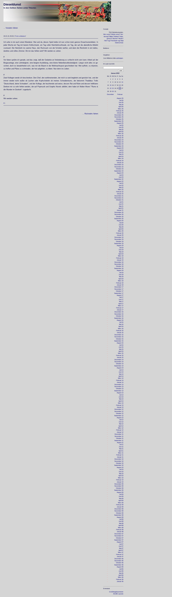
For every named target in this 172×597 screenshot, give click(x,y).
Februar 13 (119, 405)
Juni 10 (121, 471)
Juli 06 (121, 569)
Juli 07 (121, 544)
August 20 (120, 220)
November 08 (118, 511)
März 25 (120, 133)
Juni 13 (121, 397)
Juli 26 (121, 100)
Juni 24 (121, 152)
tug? (109, 40)
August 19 (120, 245)
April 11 (121, 451)
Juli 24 (121, 150)
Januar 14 (120, 382)
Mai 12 (121, 424)
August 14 (120, 368)
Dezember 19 (118, 237)
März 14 (120, 378)
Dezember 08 (118, 509)
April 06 (121, 575)
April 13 (121, 401)
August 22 (120, 181)
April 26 (121, 106)
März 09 (120, 502)
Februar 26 (119, 111)
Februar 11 (119, 455)
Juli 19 (121, 247)
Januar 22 (120, 193)
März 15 (120, 353)
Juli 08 (121, 519)
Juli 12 (121, 419)
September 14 (118, 366)
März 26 (120, 109)
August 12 (120, 417)
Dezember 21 (118, 196)
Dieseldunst (12, 4)
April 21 (121, 208)
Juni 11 (121, 446)
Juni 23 (121, 177)
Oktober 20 (119, 216)
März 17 (120, 305)
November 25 (118, 117)
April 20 (121, 229)
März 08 (120, 527)
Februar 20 (119, 233)
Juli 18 (121, 272)
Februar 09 (119, 504)
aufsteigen (119, 58)
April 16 (121, 326)
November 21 (118, 198)
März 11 (120, 453)
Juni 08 (121, 521)
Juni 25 (121, 127)
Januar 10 (120, 482)
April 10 (121, 475)
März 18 (120, 281)
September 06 (118, 565)
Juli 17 (121, 297)
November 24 (118, 142)
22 (110, 88)
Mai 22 (121, 187)
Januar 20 (120, 235)
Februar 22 (119, 191)
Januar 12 (120, 432)
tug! (119, 40)
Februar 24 (119, 160)
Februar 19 (119, 258)
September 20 (118, 218)
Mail (122, 40)
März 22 (120, 189)
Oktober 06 (119, 562)
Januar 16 (120, 332)
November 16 (118, 314)
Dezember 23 (118, 164)
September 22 (118, 179)
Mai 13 (121, 399)
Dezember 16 (118, 312)
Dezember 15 (118, 335)
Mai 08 (121, 523)
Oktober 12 (119, 413)
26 (120, 88)
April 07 (121, 550)
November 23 (118, 167)
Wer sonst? (107, 34)
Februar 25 (119, 135)
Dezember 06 (118, 558)
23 (113, 88)
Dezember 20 (118, 212)
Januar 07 (120, 556)
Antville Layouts (118, 594)
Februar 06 (119, 579)
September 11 (118, 440)
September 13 (118, 390)
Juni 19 (121, 249)
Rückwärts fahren (91, 114)
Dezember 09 (118, 484)
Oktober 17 (119, 291)
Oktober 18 (119, 266)
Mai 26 (121, 104)
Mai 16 (121, 324)
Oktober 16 (119, 316)
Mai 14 (121, 374)
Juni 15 (121, 347)
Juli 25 (121, 125)
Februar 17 (119, 308)
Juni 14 (121, 372)
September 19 (118, 243)
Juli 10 (121, 469)
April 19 (121, 254)
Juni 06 (121, 571)
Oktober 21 (119, 200)
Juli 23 (121, 175)
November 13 (118, 386)
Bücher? (115, 38)
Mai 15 (121, 349)
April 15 (121, 351)
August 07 (120, 542)
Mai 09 (121, 498)
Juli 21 (121, 202)
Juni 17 (121, 299)
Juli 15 (121, 345)
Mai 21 (121, 206)
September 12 (118, 415)
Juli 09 (121, 494)
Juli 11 (121, 444)
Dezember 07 (118, 534)
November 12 (118, 411)
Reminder (114, 40)
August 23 (120, 173)
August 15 (120, 343)
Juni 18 (121, 274)
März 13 (120, 403)
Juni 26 (121, 102)
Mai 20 (121, 227)
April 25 (121, 131)
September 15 (118, 341)
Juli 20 (121, 223)
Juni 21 (121, 204)
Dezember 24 (118, 140)
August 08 (120, 517)
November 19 (118, 239)
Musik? (121, 38)
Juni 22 (121, 185)
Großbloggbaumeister (116, 592)
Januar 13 (120, 407)
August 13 (120, 393)
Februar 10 (119, 480)
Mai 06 (121, 573)
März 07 (120, 552)
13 (122, 82)
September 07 (118, 540)
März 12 (120, 428)
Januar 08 (120, 531)
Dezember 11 (119, 434)
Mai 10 (121, 473)
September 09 (118, 490)
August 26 (120, 98)
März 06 (120, 577)
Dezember (110, 94)
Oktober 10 (119, 463)
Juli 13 (121, 395)
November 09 (118, 486)
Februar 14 (119, 380)
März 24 (120, 158)
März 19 (120, 256)
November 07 (118, 536)
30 (113, 91)
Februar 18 (119, 283)
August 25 (120, 123)
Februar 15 (119, 355)
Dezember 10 (118, 459)
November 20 (118, 214)
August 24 (120, 148)
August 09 (120, 492)
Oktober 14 (119, 363)
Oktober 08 (119, 513)
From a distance (20, 36)
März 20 (120, 231)
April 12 (121, 426)
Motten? (116, 36)
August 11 (120, 442)
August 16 (120, 320)
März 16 (120, 328)
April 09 (121, 500)
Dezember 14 (118, 359)
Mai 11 (121, 448)
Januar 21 (120, 210)
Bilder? (111, 36)
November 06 (118, 560)
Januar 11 (120, 457)
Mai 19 (121, 252)
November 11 (119, 436)
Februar (120, 94)
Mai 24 (121, 154)
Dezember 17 (118, 287)
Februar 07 (119, 554)
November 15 (118, 337)
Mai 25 (121, 129)
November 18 (118, 264)
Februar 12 (119, 430)
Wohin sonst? (115, 34)
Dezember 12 (118, 409)
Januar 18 (120, 285)
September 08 (118, 515)
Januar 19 (120, 260)
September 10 (118, 465)
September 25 (118, 121)
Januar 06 (120, 581)
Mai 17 (121, 301)
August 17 (120, 295)
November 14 (118, 361)
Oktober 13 (119, 388)
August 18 (120, 270)
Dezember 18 (118, 262)
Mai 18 (121, 276)
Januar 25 (120, 137)
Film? (106, 40)
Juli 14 (121, 370)
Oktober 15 (119, 339)
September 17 (118, 293)
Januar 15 (120, 357)
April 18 (121, 279)
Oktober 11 (119, 438)
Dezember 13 (118, 384)
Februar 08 (119, 529)
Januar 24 (120, 162)
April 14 (121, 376)
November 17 (118, 289)
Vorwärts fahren (12, 28)
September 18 (118, 268)
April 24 (121, 156)
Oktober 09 (119, 488)
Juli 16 (121, 322)
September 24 (118, 146)
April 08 (121, 525)
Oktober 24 (119, 144)
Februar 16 (119, 330)
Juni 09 (121, 496)
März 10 (120, 478)
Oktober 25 (119, 119)
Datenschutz (119, 42)
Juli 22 (121, 183)
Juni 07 (121, 546)
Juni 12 (121, 422)
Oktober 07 (119, 538)
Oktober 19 (119, 241)
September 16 (118, 318)
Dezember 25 (118, 115)
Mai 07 (121, 548)
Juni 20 (121, 225)
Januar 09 (120, 507)
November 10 (118, 461)
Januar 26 (120, 113)
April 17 (121, 303)
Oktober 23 (119, 169)
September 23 (118, 171)
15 (110, 85)
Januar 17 (120, 310)
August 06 (120, 567)
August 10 (120, 467)
